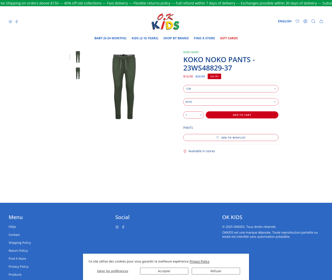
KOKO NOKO (191, 52)
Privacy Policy (199, 261)
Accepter (164, 271)
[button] (313, 21)
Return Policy (18, 250)
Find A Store (17, 258)
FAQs (12, 227)
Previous (87, 86)
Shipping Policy (20, 243)
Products (15, 274)
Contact (14, 235)
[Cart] (321, 21)
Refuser (216, 271)
